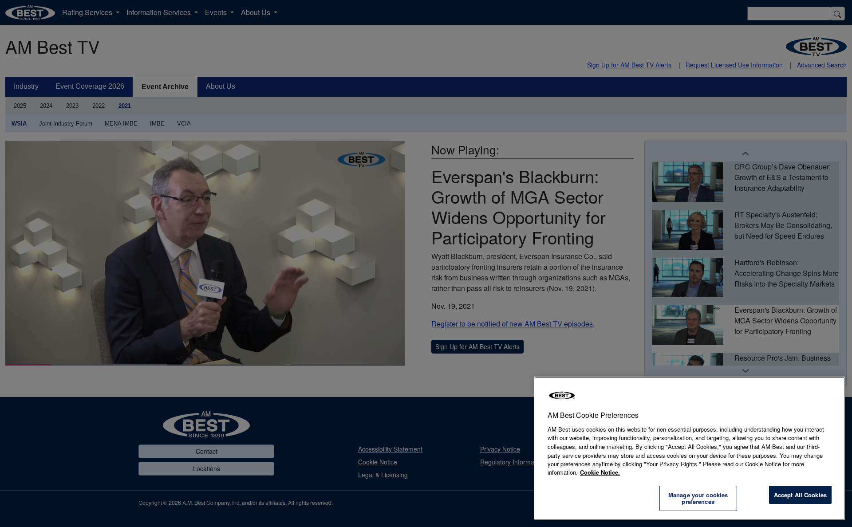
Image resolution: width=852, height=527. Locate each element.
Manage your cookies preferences (698, 498)
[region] (689, 448)
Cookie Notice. (600, 472)
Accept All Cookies (800, 495)
